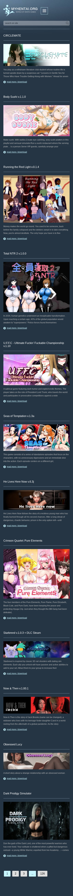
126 (42, 873)
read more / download (17, 82)
